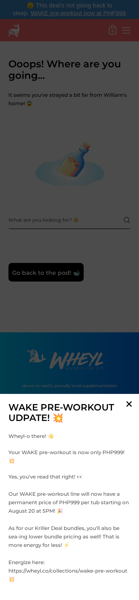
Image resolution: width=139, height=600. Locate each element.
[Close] (129, 404)
